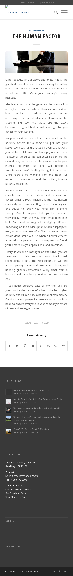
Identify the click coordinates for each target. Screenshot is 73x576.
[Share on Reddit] (56, 346)
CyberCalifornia (46, 2)
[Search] (54, 12)
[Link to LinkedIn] (65, 571)
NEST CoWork (27, 2)
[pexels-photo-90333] (36, 62)
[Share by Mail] (64, 346)
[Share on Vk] (48, 346)
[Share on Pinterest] (25, 346)
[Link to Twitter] (54, 571)
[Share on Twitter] (17, 346)
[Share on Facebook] (9, 346)
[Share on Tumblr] (40, 346)
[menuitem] (27, 3)
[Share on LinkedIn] (32, 346)
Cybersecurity (36, 30)
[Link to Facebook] (59, 571)
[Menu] (63, 12)
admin (46, 322)
